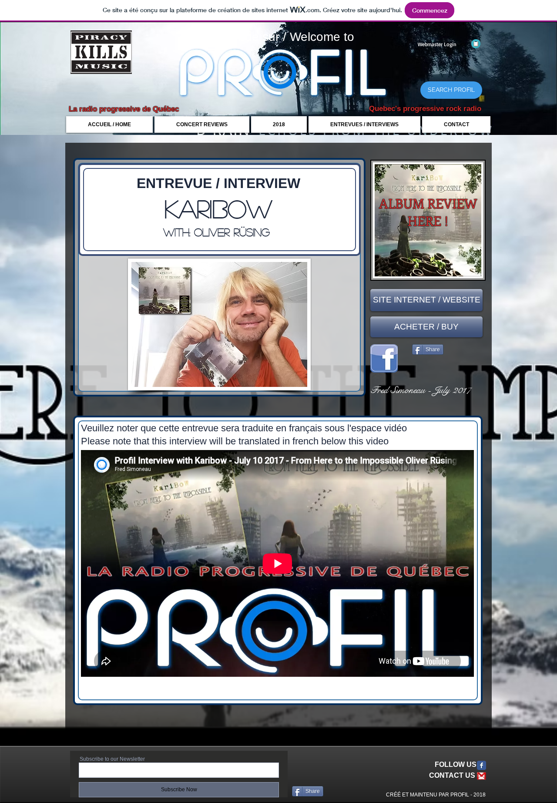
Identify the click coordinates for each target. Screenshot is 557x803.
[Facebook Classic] (481, 765)
